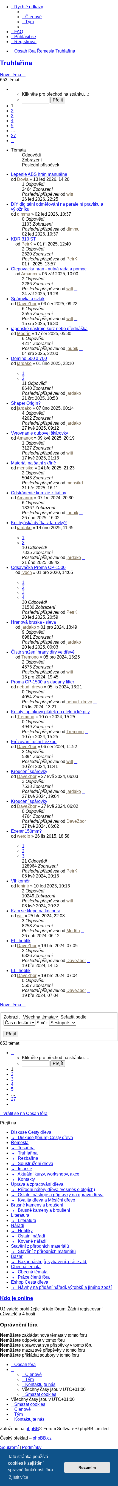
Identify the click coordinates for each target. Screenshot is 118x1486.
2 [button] (12, 110)
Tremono (30, 657)
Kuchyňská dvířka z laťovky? (39, 522)
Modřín (23, 333)
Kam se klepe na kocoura (35, 910)
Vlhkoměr (20, 881)
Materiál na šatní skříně (33, 463)
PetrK (26, 244)
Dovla (23, 179)
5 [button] (12, 125)
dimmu (23, 214)
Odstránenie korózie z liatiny (38, 492)
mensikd (25, 468)
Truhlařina (16, 63)
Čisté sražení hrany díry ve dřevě (43, 652)
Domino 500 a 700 (29, 358)
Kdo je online (16, 1298)
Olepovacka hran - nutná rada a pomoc (48, 269)
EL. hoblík (20, 940)
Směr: (42, 1022)
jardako (24, 363)
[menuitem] (32, 16)
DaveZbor (26, 303)
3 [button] (12, 115)
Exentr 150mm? (26, 831)
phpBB (32, 1428)
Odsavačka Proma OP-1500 (38, 567)
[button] (12, 89)
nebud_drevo (30, 687)
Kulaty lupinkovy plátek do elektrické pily (50, 711)
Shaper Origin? (26, 403)
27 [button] (13, 135)
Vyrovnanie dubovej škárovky (39, 433)
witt (69, 194)
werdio (23, 836)
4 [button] (12, 120)
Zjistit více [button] (18, 1477)
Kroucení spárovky (29, 771)
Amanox (29, 273)
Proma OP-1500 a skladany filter (42, 682)
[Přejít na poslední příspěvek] (75, 194)
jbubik (72, 348)
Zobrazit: (13, 1017)
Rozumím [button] (87, 1467)
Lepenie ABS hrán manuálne (39, 174)
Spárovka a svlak (27, 298)
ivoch (26, 572)
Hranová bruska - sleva (33, 622)
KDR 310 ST (23, 239)
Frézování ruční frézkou (34, 741)
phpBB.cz (42, 1438)
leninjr (23, 886)
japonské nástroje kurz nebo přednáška (49, 328)
